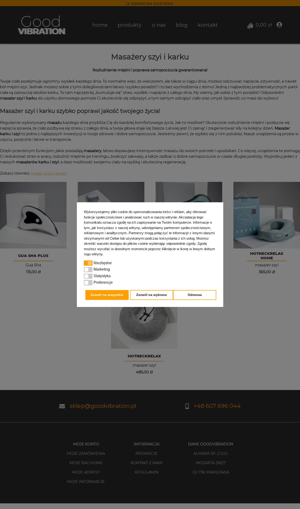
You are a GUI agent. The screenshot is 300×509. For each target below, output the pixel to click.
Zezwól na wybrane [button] (151, 294)
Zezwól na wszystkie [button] (106, 294)
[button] (88, 263)
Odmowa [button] (195, 294)
